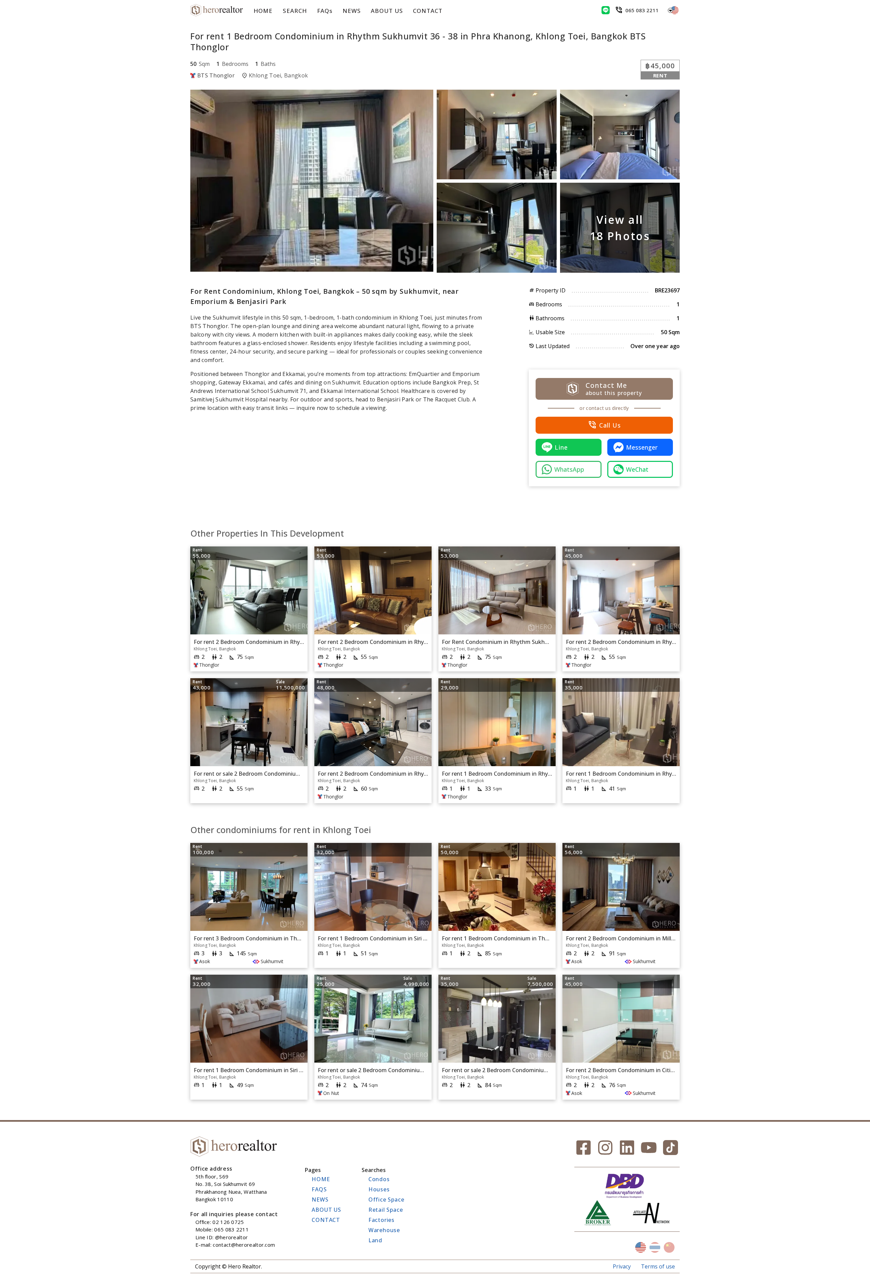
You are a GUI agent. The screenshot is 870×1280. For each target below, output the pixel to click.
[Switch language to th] (654, 1247)
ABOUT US (387, 11)
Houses (379, 1189)
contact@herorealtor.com (244, 1244)
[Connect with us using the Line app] (606, 10)
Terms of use (658, 1266)
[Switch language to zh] (669, 1247)
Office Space (386, 1199)
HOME (263, 11)
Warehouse (384, 1230)
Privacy (622, 1266)
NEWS (352, 11)
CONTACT (427, 11)
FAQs (324, 11)
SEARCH (295, 11)
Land (375, 1240)
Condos (379, 1179)
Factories (381, 1220)
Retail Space (385, 1209)
